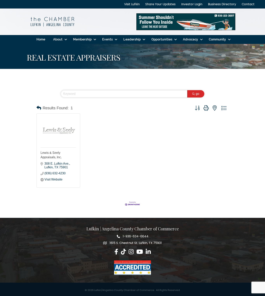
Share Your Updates (160, 4)
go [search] (197, 93)
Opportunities (161, 39)
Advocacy (190, 39)
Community (217, 39)
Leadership (132, 39)
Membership (82, 39)
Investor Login (191, 4)
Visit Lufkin (132, 4)
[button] (38, 107)
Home (40, 39)
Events (107, 39)
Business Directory (222, 4)
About (57, 39)
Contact (248, 4)
